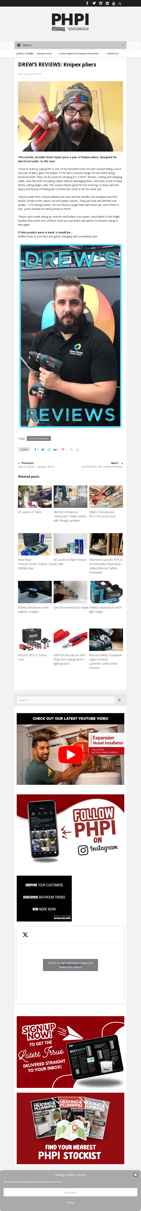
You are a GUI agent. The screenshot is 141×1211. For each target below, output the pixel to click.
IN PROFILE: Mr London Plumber (102, 464)
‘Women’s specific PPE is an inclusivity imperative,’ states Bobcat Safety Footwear (105, 566)
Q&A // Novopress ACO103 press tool (102, 514)
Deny (70, 1202)
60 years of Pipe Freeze (70, 560)
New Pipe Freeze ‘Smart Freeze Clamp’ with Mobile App (40, 564)
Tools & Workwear (39, 438)
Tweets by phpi (70, 965)
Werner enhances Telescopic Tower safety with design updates (70, 516)
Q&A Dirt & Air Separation (101, 53)
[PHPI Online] (70, 22)
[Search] (119, 700)
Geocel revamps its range (71, 607)
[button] (135, 1175)
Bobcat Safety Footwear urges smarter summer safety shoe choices (105, 661)
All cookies (70, 1192)
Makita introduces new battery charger (33, 609)
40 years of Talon (30, 512)
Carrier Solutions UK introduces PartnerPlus (61, 53)
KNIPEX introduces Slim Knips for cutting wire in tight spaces (69, 659)
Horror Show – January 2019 (36, 464)
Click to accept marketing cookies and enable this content (70, 965)
